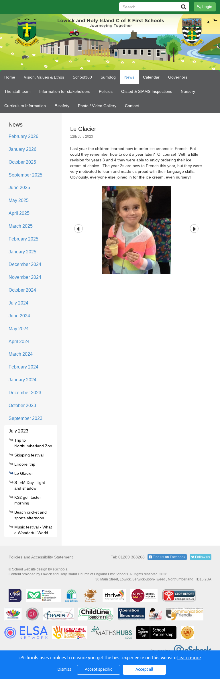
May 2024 (19, 328)
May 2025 (19, 200)
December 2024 (25, 264)
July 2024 (18, 303)
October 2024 (22, 290)
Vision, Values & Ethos (44, 77)
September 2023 (25, 418)
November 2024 (25, 277)
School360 (82, 77)
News (129, 77)
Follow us (202, 557)
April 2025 (19, 213)
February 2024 (23, 366)
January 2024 (22, 379)
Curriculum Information (25, 105)
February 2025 (23, 239)
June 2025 (19, 187)
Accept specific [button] (98, 669)
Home (9, 77)
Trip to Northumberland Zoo (33, 443)
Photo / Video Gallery (97, 105)
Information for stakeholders (64, 91)
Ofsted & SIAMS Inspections (146, 91)
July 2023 (18, 430)
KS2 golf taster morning (27, 500)
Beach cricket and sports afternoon (30, 515)
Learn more (189, 657)
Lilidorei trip (24, 464)
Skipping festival (29, 455)
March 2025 (21, 226)
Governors (177, 77)
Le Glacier (23, 473)
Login (206, 6)
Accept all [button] (144, 669)
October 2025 (22, 162)
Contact (132, 105)
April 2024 (19, 341)
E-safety (61, 105)
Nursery (188, 91)
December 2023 (25, 392)
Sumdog (108, 77)
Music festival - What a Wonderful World (33, 530)
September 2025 (25, 175)
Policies (106, 91)
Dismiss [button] (64, 669)
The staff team (17, 91)
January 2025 (22, 251)
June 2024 (19, 315)
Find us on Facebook (168, 557)
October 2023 (22, 405)
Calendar (151, 77)
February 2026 (23, 136)
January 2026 (22, 149)
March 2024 (21, 354)
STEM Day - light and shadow (29, 485)
